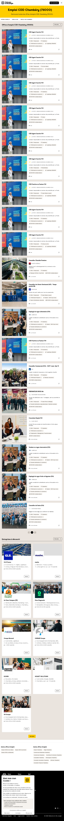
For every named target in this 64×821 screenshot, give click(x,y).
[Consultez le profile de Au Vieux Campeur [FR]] (16, 593)
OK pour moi (29, 813)
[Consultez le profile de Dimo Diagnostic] (47, 593)
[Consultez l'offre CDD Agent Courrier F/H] (14, 41)
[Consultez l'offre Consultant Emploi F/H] (14, 428)
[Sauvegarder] (59, 49)
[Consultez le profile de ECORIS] (16, 669)
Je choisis (18, 813)
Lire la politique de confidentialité (10, 797)
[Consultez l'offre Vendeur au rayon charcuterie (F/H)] (14, 458)
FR (57, 808)
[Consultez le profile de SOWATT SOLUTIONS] (47, 669)
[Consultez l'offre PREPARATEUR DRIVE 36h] (14, 401)
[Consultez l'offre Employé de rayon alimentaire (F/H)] (14, 322)
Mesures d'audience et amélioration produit (13, 806)
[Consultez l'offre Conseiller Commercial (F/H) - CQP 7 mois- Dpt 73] (14, 375)
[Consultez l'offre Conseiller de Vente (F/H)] (14, 516)
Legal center (21, 816)
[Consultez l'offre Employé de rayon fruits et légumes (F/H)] (14, 487)
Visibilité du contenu (8, 805)
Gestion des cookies (31, 816)
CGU (15, 816)
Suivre (26, 576)
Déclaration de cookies (23, 797)
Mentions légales (7, 816)
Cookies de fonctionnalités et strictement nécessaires (15, 802)
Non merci (7, 813)
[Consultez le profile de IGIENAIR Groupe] (47, 631)
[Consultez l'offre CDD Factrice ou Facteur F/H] (14, 193)
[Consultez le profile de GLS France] (16, 555)
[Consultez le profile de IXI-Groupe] (16, 707)
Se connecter (54, 2)
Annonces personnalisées (9, 803)
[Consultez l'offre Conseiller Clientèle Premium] (14, 269)
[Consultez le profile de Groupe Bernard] (16, 631)
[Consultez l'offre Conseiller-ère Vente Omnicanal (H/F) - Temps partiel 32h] (14, 294)
